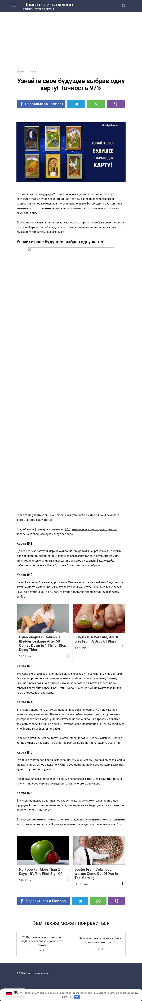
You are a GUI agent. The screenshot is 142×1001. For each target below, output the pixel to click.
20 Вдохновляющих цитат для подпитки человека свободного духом (41, 941)
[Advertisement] (71, 43)
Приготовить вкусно (48, 5)
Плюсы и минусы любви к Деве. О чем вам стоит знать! (100, 940)
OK (76, 996)
